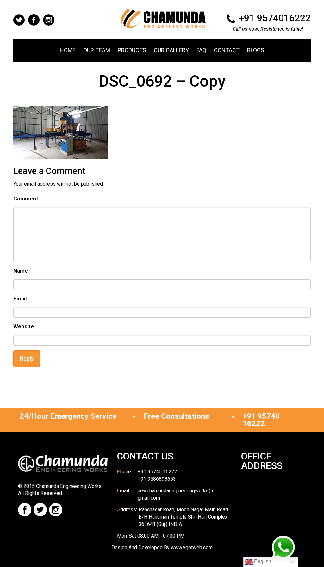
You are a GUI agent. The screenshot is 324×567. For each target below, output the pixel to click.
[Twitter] (40, 509)
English (262, 561)
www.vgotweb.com (192, 548)
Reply (27, 358)
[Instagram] (55, 509)
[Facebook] (24, 509)
